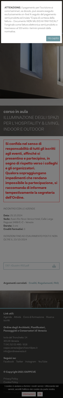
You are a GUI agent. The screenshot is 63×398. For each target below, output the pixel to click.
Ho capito (53, 38)
